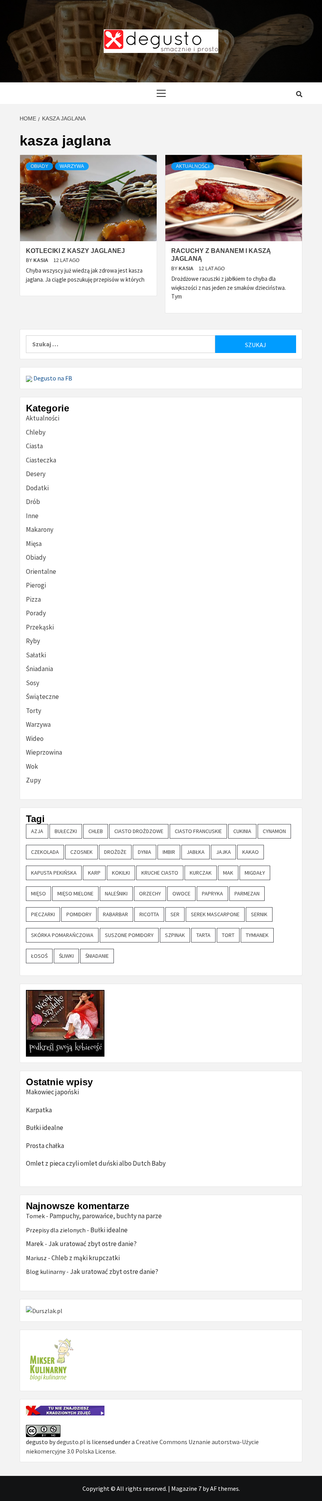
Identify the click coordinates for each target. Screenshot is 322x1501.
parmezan (247, 893)
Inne (32, 515)
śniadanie (97, 955)
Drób (33, 501)
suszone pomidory (129, 935)
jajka (223, 851)
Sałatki (36, 655)
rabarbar (115, 914)
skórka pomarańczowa (62, 935)
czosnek (81, 851)
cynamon (274, 831)
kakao (250, 851)
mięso (38, 893)
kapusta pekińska (54, 872)
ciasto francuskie (198, 831)
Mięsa (34, 543)
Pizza (33, 599)
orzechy (150, 893)
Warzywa (72, 166)
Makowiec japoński (52, 1092)
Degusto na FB (52, 378)
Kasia (41, 260)
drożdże (115, 851)
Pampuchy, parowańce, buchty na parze (105, 1216)
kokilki (121, 872)
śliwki (66, 955)
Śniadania (39, 668)
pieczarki (43, 914)
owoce (181, 893)
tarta (203, 935)
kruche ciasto (159, 872)
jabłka (196, 851)
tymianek (257, 935)
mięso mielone (75, 893)
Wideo (35, 738)
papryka (212, 893)
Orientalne (41, 571)
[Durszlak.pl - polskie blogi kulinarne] (44, 1310)
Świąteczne (42, 696)
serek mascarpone (215, 914)
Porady (36, 613)
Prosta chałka (45, 1145)
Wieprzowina (44, 752)
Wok (32, 766)
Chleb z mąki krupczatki (85, 1258)
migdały (255, 872)
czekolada (45, 851)
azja (37, 831)
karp (94, 872)
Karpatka (39, 1110)
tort (228, 935)
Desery (36, 473)
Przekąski (40, 627)
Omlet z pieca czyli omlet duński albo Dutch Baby (96, 1163)
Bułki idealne (44, 1127)
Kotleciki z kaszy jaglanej (75, 250)
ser (174, 914)
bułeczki (66, 831)
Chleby (36, 432)
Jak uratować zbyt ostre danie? (92, 1243)
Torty (33, 710)
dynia (144, 851)
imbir (169, 851)
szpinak (175, 935)
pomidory (78, 914)
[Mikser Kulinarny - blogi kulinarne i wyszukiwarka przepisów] (50, 1359)
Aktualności (192, 166)
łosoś (39, 955)
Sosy (32, 683)
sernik (259, 914)
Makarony (39, 529)
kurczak (201, 872)
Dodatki (37, 488)
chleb (95, 831)
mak (228, 872)
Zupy (33, 780)
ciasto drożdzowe (138, 831)
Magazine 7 (186, 1488)
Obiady (39, 166)
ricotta (149, 914)
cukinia (242, 831)
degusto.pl (71, 1442)
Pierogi (36, 585)
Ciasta (34, 446)
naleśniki (116, 893)
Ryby (33, 641)
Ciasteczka (41, 460)
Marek (35, 1243)
